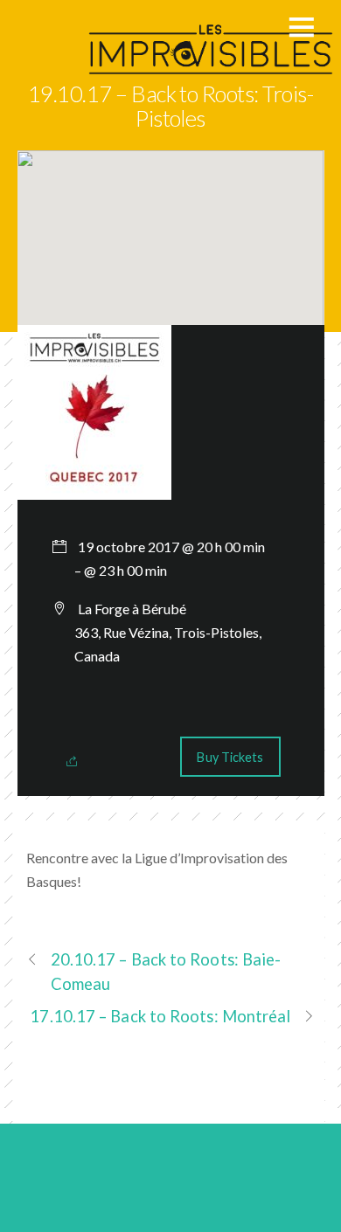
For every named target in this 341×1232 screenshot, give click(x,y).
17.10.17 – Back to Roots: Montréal (160, 1016)
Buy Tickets (230, 757)
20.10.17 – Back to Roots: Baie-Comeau (166, 971)
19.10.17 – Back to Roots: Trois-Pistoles (171, 105)
